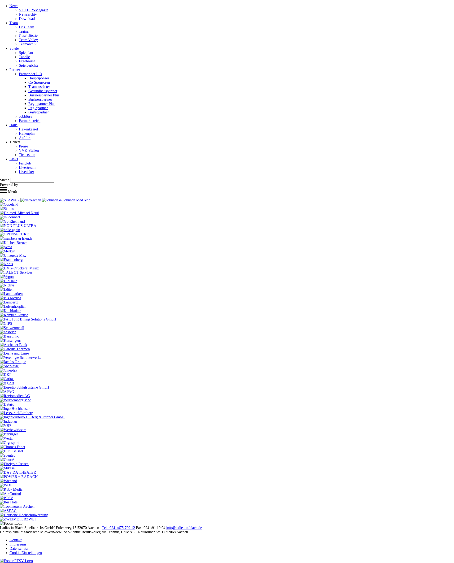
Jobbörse (25, 116)
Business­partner (40, 99)
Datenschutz (18, 548)
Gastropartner (38, 112)
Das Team (26, 27)
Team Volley (28, 40)
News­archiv (28, 14)
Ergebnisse (27, 61)
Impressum (17, 544)
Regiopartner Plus (41, 104)
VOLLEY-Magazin (33, 10)
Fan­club (25, 163)
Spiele (14, 48)
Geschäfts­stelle (30, 36)
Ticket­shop (27, 155)
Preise (23, 146)
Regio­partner (38, 108)
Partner (14, 70)
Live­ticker (26, 172)
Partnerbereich (29, 121)
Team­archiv (27, 44)
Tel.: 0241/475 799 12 (118, 528)
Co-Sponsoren (39, 82)
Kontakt (15, 540)
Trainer (24, 31)
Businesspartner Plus (43, 95)
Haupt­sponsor (38, 78)
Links (13, 159)
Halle (13, 125)
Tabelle (24, 57)
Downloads (27, 19)
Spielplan (26, 53)
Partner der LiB (30, 74)
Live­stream (27, 167)
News (13, 6)
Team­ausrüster (39, 87)
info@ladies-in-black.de (184, 528)
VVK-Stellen (29, 150)
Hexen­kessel (28, 129)
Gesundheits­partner (42, 91)
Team (13, 23)
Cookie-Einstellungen (25, 553)
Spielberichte (28, 65)
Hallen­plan (27, 133)
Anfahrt (25, 138)
